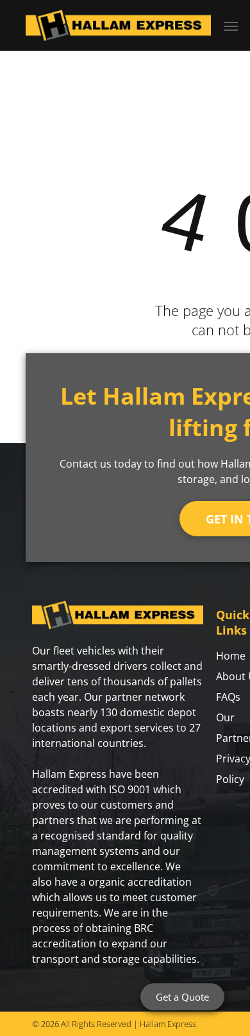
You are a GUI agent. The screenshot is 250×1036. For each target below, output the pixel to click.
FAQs (228, 697)
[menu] (231, 26)
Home (231, 656)
